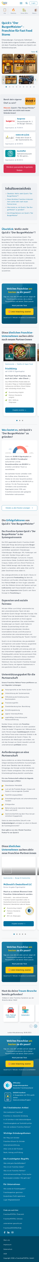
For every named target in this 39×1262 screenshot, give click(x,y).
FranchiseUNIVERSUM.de (12, 1228)
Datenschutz (7, 1249)
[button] (26, 3)
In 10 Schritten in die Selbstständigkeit (17, 1120)
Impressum (7, 1245)
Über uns (6, 1240)
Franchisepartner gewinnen (13, 1192)
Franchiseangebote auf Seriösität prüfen (17, 1123)
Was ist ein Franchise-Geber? (13, 1167)
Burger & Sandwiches (22, 878)
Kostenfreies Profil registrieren (14, 1196)
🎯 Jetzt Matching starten (19, 312)
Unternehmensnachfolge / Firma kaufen (17, 1174)
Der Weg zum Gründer (11, 1138)
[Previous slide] (31, 1026)
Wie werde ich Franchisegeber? (14, 1189)
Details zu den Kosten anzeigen (18, 508)
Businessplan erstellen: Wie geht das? (16, 1178)
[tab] (9, 80)
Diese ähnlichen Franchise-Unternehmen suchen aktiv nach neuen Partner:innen (20, 201)
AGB (5, 1254)
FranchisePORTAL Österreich (13, 1214)
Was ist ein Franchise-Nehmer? (14, 1171)
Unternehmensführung (11, 1145)
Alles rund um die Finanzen (13, 1149)
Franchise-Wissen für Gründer (14, 1141)
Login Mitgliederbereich (11, 1200)
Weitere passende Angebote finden (19, 169)
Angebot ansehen (18, 410)
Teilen (33, 52)
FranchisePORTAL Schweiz (12, 1219)
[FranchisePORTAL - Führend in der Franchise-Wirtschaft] (4, 3)
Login (33, 3)
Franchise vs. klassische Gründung (15, 1116)
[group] (10, 1013)
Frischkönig (11, 368)
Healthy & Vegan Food (25, 364)
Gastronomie (9, 364)
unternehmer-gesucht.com (12, 1223)
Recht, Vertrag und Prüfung (13, 1152)
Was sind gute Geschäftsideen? (14, 1163)
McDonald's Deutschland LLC (17, 884)
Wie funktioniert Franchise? (13, 1112)
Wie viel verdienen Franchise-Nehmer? (17, 1127)
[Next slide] (35, 1026)
